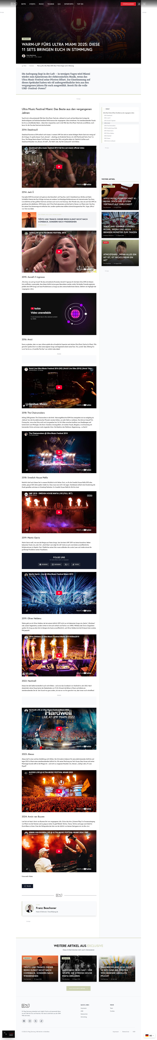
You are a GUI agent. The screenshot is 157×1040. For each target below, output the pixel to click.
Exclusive (26, 39)
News (23, 4)
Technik (51, 4)
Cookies (112, 1011)
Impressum (84, 1008)
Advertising (84, 1017)
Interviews (69, 4)
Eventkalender (128, 4)
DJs (59, 4)
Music (41, 4)
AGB (82, 1011)
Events (32, 4)
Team (111, 1008)
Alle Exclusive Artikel (77, 988)
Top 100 (80, 4)
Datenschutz (84, 1014)
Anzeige (2, 12)
